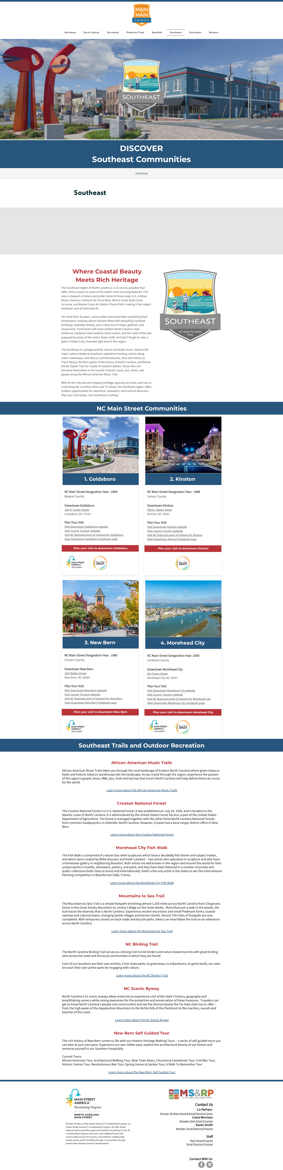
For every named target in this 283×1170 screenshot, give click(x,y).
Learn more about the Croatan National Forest (142, 834)
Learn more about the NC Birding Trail (142, 975)
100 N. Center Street (77, 510)
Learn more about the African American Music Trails (142, 790)
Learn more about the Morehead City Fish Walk (142, 883)
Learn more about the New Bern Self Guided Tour (142, 1072)
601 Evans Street (157, 674)
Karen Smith (204, 1125)
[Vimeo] (209, 1164)
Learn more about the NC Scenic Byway (142, 1020)
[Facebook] (201, 1164)
